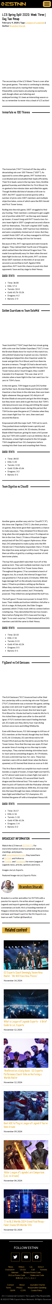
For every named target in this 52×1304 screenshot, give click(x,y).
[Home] (13, 4)
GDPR (12, 1290)
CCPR (23, 1290)
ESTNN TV (27, 845)
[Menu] (47, 4)
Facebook (21, 861)
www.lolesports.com (15, 855)
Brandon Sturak (17, 26)
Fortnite (43, 1269)
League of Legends (35, 22)
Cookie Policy (36, 1290)
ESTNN (8, 858)
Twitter (8, 861)
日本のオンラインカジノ (26, 1278)
